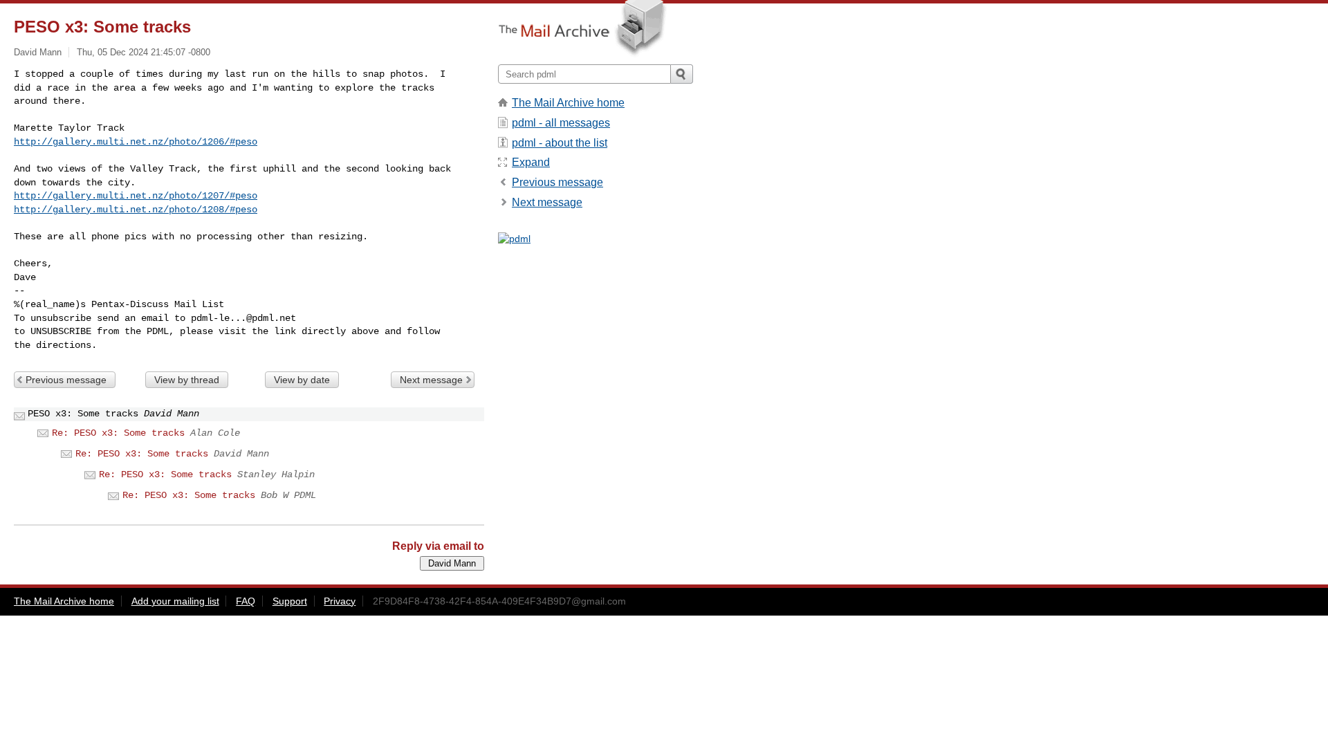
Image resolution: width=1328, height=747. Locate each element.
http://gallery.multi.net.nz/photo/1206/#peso (135, 141)
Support (290, 601)
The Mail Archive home (568, 103)
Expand (531, 162)
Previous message (66, 379)
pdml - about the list (559, 143)
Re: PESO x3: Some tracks (118, 433)
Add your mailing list (175, 601)
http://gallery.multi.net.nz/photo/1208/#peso (135, 209)
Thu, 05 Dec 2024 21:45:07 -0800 (143, 52)
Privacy (340, 601)
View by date (302, 379)
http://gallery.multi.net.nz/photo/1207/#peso (135, 195)
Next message (431, 379)
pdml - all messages (561, 123)
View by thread (186, 379)
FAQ (245, 601)
